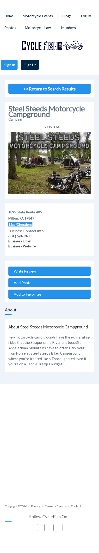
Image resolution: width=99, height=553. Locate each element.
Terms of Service (56, 506)
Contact (76, 506)
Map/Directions (20, 224)
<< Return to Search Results (49, 88)
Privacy (36, 506)
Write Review (24, 271)
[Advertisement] (49, 448)
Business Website (22, 246)
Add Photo (21, 282)
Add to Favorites (26, 294)
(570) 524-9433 (19, 236)
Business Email (19, 241)
